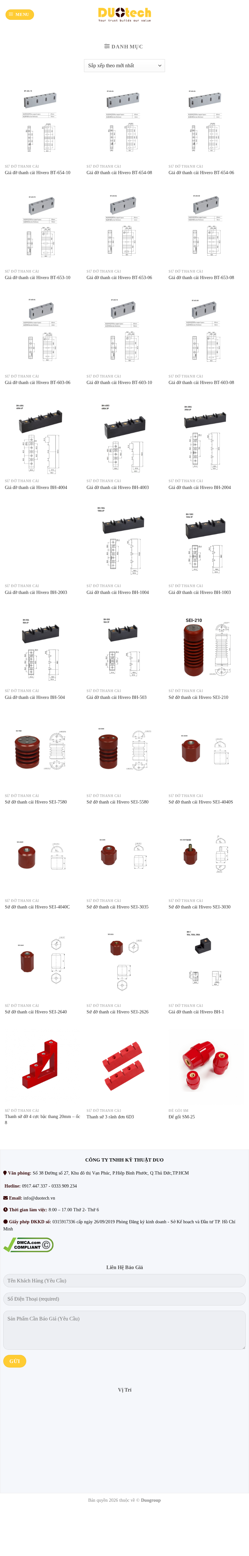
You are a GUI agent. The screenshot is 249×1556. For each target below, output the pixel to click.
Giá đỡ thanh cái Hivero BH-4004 (36, 487)
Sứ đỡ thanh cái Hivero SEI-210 (198, 697)
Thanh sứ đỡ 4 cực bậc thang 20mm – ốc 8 (42, 1119)
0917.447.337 (34, 1186)
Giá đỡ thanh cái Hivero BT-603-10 (119, 382)
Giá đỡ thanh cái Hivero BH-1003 (200, 592)
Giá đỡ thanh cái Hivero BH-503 (117, 697)
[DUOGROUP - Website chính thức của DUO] (124, 14)
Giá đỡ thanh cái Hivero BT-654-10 (37, 172)
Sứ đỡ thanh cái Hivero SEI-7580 (36, 801)
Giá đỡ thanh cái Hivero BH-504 (35, 697)
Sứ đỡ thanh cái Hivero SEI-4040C (37, 906)
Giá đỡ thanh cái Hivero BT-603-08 (201, 382)
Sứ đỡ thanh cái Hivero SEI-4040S (201, 801)
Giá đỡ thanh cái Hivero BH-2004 (200, 487)
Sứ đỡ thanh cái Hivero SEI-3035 (117, 906)
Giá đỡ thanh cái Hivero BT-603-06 (37, 382)
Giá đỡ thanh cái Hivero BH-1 (196, 1011)
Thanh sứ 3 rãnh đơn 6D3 (110, 1116)
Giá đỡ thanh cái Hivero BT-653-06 (119, 277)
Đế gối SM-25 (182, 1116)
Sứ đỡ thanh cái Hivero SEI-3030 (200, 906)
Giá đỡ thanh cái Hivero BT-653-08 (201, 277)
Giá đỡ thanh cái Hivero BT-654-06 (201, 172)
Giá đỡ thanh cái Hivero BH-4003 (118, 487)
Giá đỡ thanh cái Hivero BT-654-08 (119, 172)
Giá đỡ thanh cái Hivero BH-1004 (118, 592)
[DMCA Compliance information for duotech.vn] (28, 1244)
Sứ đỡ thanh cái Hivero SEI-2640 (36, 1011)
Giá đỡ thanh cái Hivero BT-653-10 (37, 277)
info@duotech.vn (39, 1198)
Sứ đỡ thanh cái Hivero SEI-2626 (117, 1011)
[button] (20, 14)
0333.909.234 (64, 1186)
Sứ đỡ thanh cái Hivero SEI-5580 (117, 801)
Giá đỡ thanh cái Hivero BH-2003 (36, 592)
